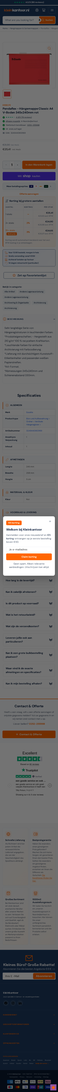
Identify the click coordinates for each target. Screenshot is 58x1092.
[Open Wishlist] (53, 1087)
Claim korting (29, 556)
